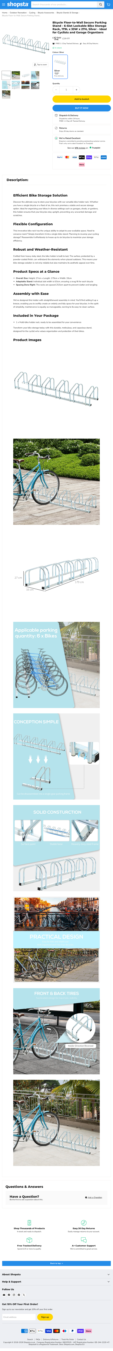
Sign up (45, 1317)
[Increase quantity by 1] (76, 89)
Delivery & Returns (50, 1339)
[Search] (100, 4)
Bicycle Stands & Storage (67, 12)
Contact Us (81, 1339)
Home (4, 12)
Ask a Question (95, 1197)
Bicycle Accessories (46, 12)
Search (30, 1339)
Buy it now (81, 108)
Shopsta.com (69, 1344)
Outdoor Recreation (18, 12)
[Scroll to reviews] (82, 36)
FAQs (38, 1339)
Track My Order (67, 1339)
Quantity (56, 84)
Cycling (32, 12)
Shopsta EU (79, 1344)
